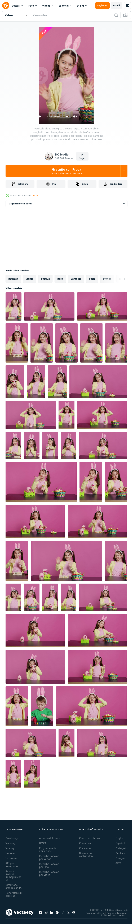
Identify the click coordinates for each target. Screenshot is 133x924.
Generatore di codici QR (14, 894)
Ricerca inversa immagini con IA (13, 875)
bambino (76, 278)
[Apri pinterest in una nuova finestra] (57, 912)
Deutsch (117, 853)
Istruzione (11, 858)
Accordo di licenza (49, 838)
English (117, 838)
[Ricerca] (116, 15)
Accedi (116, 5)
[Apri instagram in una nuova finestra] (46, 912)
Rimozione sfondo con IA (13, 886)
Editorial (64, 5)
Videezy (10, 848)
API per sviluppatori (12, 864)
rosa (60, 278)
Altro (115, 863)
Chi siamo (85, 848)
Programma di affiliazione (47, 849)
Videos (46, 5)
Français (118, 858)
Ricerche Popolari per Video (49, 873)
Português (119, 848)
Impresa (10, 853)
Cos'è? (35, 195)
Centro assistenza (89, 838)
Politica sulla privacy (114, 912)
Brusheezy (12, 838)
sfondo (107, 278)
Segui (82, 158)
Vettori (16, 5)
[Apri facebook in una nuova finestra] (40, 912)
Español (117, 843)
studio (29, 278)
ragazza (13, 278)
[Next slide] (119, 279)
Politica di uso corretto (110, 915)
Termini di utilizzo (92, 912)
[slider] (67, 116)
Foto (31, 5)
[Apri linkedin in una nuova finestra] (51, 912)
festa (92, 278)
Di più (80, 5)
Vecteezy (11, 843)
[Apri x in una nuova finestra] (68, 912)
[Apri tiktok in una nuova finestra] (62, 912)
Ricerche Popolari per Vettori (49, 857)
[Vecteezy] (5, 5)
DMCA (42, 843)
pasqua (45, 278)
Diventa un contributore (86, 854)
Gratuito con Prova (66, 171)
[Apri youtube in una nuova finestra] (73, 912)
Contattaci (85, 843)
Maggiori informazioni (20, 203)
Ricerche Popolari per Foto (49, 865)
